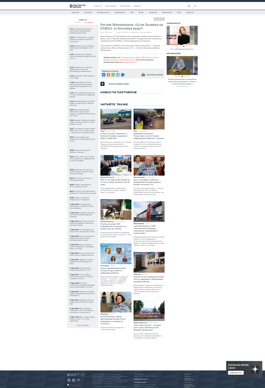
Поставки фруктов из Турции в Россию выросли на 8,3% (82, 231)
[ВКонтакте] (156, 19)
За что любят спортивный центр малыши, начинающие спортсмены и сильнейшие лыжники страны (148, 331)
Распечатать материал (155, 75)
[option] (182, 35)
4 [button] (187, 46)
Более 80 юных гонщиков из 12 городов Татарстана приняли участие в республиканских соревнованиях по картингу (115, 140)
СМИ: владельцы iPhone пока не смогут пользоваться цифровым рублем (82, 95)
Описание (187, 382)
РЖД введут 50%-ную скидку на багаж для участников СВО (82, 302)
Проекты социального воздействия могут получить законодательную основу (82, 238)
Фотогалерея (110, 6)
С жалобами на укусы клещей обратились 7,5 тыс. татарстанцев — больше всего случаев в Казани (82, 131)
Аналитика (75, 12)
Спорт (179, 12)
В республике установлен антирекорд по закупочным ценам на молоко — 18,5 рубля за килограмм (115, 230)
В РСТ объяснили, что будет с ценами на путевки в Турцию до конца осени (82, 39)
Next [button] (196, 35)
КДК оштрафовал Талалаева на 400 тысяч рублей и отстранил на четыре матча (82, 310)
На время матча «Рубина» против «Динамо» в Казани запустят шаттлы (83, 56)
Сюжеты (137, 6)
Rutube (125, 62)
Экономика (88, 12)
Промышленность (103, 12)
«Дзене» (133, 62)
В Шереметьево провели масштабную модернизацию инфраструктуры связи (81, 31)
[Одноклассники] (162, 19)
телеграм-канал (127, 57)
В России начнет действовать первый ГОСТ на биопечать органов (83, 192)
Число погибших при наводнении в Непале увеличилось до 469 (82, 139)
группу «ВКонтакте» (143, 57)
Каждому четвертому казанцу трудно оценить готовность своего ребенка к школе (82, 122)
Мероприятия (167, 12)
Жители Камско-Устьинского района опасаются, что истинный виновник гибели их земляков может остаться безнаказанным (149, 140)
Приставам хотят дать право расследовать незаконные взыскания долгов (82, 223)
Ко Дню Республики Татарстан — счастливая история (113, 323)
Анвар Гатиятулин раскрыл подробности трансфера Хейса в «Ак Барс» (82, 247)
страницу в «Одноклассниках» (122, 60)
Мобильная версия (141, 379)
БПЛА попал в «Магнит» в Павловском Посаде (81, 179)
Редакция (187, 374)
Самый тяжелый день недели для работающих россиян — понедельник (83, 293)
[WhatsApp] (113, 74)
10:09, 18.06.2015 (106, 32)
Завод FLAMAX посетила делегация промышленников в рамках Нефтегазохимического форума (81, 85)
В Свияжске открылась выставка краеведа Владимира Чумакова (82, 215)
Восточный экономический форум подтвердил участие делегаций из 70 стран (82, 285)
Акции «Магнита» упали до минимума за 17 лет (80, 269)
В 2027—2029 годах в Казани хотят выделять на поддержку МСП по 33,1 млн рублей (82, 159)
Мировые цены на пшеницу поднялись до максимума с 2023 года (82, 48)
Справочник (125, 6)
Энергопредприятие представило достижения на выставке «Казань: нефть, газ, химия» (115, 185)
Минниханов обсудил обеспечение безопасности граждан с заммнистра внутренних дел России (82, 113)
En (195, 6)
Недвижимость (120, 12)
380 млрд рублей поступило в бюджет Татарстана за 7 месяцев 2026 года (82, 103)
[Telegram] (118, 74)
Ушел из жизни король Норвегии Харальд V (80, 151)
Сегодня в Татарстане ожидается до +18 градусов (80, 199)
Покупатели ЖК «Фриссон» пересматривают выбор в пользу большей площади (82, 172)
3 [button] (184, 46)
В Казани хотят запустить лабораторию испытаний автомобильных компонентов (81, 69)
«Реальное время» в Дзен (118, 84)
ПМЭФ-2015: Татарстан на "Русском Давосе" (137, 32)
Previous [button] (168, 35)
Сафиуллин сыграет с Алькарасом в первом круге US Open (82, 261)
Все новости (89, 22)
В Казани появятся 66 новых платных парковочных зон (82, 254)
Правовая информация (188, 379)
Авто (132, 12)
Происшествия (139, 177)
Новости (98, 6)
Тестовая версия (140, 382)
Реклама (187, 376)
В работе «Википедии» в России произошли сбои (80, 186)
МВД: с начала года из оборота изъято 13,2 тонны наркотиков (82, 319)
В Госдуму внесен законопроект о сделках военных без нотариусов (81, 206)
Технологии (153, 12)
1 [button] (177, 46)
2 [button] (181, 46)
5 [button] (188, 77)
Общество (190, 12)
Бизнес (141, 12)
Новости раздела (83, 325)
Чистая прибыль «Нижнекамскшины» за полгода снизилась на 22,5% (81, 276)
